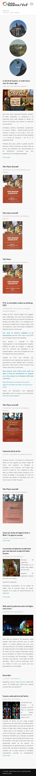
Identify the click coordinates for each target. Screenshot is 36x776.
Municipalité (6, 311)
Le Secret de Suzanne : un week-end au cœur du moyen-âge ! (16, 82)
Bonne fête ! (7, 675)
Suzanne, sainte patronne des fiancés (15, 696)
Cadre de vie (16, 86)
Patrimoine (6, 11)
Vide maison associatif (10, 213)
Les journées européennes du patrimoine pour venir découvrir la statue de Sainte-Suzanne (17, 551)
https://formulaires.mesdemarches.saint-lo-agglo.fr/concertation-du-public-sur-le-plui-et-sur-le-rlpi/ (18, 384)
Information (26, 216)
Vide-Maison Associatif (10, 166)
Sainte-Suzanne (20, 682)
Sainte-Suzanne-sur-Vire (15, 771)
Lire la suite (6, 157)
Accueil (11, 12)
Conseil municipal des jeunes (22, 170)
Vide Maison (7, 259)
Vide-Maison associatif (10, 405)
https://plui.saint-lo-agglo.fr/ (11, 396)
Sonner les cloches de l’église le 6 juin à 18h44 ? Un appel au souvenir (16, 533)
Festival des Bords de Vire (11, 451)
